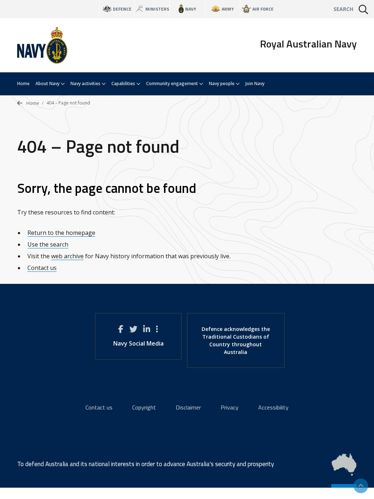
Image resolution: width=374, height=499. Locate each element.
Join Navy (254, 83)
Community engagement (172, 83)
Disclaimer (188, 407)
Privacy (229, 407)
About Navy (48, 83)
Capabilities (123, 83)
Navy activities (86, 83)
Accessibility (273, 407)
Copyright (144, 407)
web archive (67, 256)
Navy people (222, 83)
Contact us (42, 268)
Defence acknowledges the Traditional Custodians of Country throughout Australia (236, 340)
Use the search (47, 244)
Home (23, 83)
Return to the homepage (61, 233)
